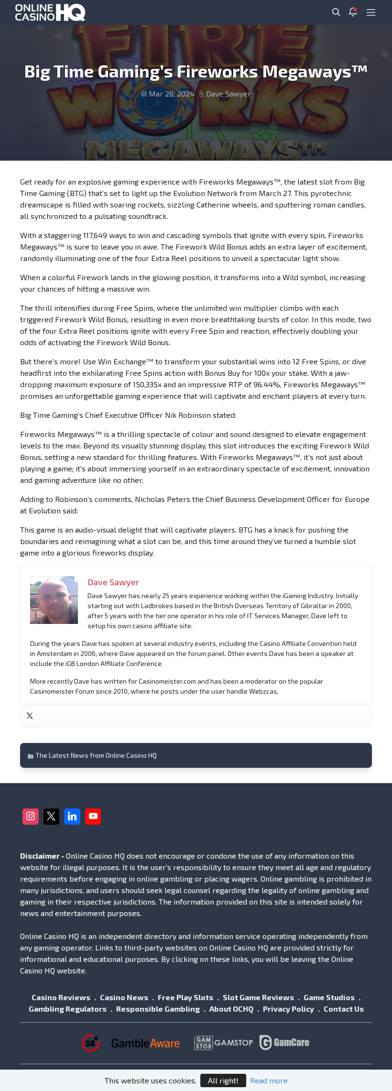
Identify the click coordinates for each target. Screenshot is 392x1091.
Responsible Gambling (158, 1008)
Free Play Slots (185, 997)
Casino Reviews (61, 997)
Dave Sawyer (228, 93)
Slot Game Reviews (258, 997)
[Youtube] (93, 816)
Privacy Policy (288, 1008)
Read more (269, 1080)
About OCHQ (231, 1008)
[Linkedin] (72, 816)
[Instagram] (30, 816)
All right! (223, 1080)
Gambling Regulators (68, 1008)
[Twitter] (29, 715)
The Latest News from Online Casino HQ (96, 755)
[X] (51, 816)
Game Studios (329, 997)
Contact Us (344, 1008)
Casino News (124, 997)
